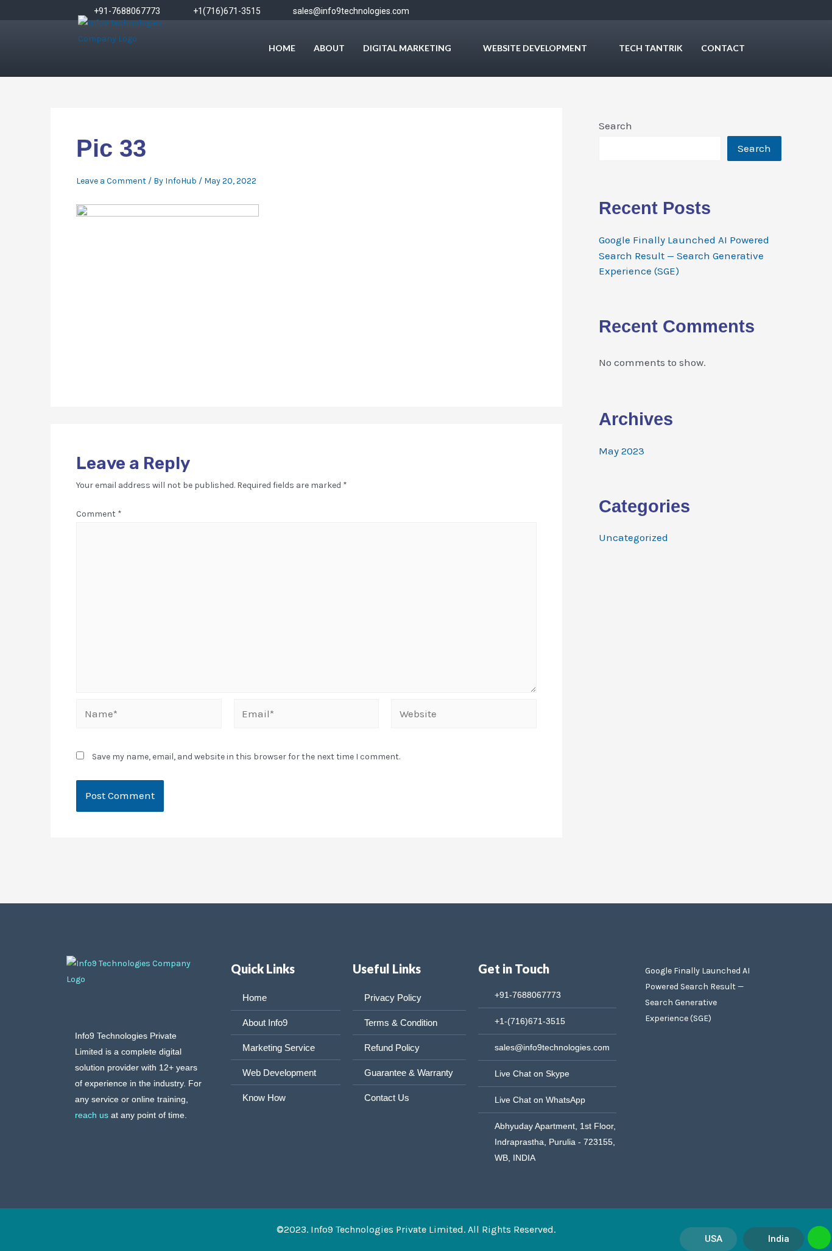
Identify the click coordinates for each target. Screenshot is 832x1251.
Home (282, 48)
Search (615, 126)
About (329, 48)
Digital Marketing (407, 48)
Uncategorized (633, 537)
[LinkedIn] (645, 11)
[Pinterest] (717, 11)
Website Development (535, 48)
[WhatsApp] (693, 11)
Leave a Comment (111, 181)
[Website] (464, 716)
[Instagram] (669, 11)
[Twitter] (622, 11)
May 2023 (621, 451)
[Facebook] (598, 11)
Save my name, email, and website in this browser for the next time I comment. (246, 756)
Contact (723, 48)
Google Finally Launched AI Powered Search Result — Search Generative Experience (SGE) (684, 255)
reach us (91, 1115)
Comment (99, 514)
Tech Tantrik (651, 48)
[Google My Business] (741, 11)
